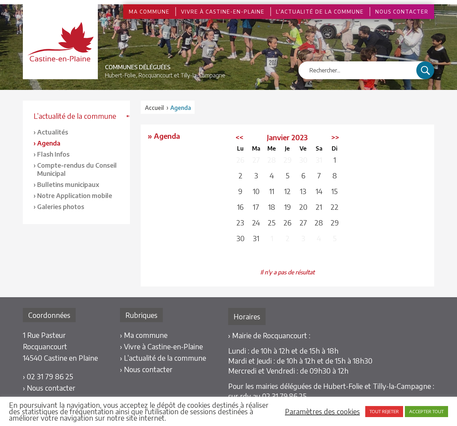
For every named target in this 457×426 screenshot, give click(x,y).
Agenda (48, 143)
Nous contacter (401, 12)
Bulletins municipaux (68, 184)
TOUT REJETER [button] (384, 411)
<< (239, 137)
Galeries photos (60, 206)
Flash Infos (53, 154)
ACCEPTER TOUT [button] (426, 411)
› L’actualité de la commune (163, 357)
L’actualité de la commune (320, 12)
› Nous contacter (49, 387)
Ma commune (149, 12)
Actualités (52, 132)
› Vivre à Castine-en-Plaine (161, 346)
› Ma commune (143, 334)
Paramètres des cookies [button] (322, 411)
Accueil (154, 107)
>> (335, 137)
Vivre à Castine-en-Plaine (223, 12)
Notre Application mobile (74, 195)
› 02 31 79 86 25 (48, 376)
